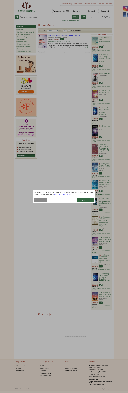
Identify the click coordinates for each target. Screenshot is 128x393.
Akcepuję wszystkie (86, 200)
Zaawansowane (40, 200)
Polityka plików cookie (62, 194)
